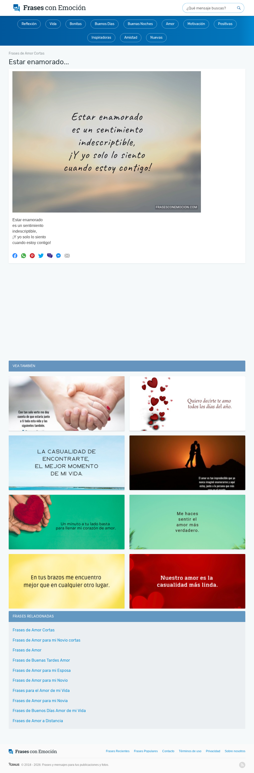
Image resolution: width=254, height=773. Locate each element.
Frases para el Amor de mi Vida (41, 690)
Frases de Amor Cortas (34, 630)
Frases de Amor (27, 650)
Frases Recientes (117, 751)
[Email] (67, 255)
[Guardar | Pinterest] (32, 255)
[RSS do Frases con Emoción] (242, 765)
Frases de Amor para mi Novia (40, 700)
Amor (170, 24)
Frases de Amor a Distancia (38, 720)
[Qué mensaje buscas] (239, 8)
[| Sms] (49, 255)
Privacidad (213, 751)
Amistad (130, 37)
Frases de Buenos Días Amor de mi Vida (49, 710)
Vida (53, 24)
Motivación (196, 24)
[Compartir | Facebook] (15, 255)
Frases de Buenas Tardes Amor (41, 660)
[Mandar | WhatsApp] (23, 255)
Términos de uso (190, 751)
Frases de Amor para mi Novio (40, 680)
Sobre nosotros (235, 751)
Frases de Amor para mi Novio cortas (46, 640)
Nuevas (156, 37)
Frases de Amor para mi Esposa (42, 670)
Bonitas (76, 24)
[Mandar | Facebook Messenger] (58, 255)
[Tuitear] (41, 255)
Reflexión (29, 24)
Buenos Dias (104, 24)
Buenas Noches (140, 24)
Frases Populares (146, 751)
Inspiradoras (101, 37)
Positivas (225, 24)
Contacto (168, 751)
